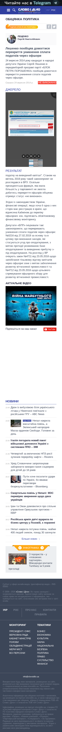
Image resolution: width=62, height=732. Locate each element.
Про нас (31, 610)
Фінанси (42, 664)
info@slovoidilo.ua (31, 676)
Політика (43, 653)
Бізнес (41, 631)
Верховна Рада (18, 635)
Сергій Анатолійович (29, 37)
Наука (41, 642)
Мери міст (15, 649)
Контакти (49, 610)
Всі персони (17, 653)
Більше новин (29, 539)
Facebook (49, 26)
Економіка (44, 635)
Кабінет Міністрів (20, 638)
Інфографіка (31, 548)
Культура (42, 638)
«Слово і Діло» (22, 592)
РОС (53, 10)
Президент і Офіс (20, 631)
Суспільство (45, 660)
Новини (12, 401)
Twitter (54, 26)
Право (41, 656)
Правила (41, 614)
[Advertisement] (31, 366)
